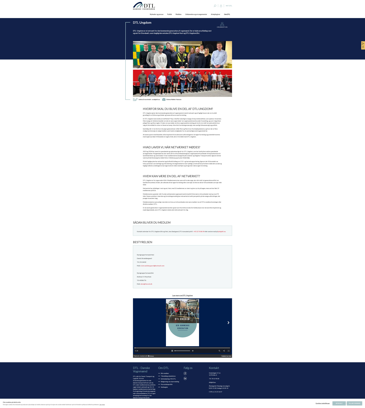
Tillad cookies (354, 403)
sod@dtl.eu (156, 99)
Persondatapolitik (167, 384)
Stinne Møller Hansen (173, 99)
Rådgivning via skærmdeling (170, 381)
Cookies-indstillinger (323, 403)
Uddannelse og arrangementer (196, 14)
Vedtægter (164, 387)
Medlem (178, 14)
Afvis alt (339, 403)
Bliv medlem (165, 373)
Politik (169, 14)
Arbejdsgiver (215, 14)
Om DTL (227, 14)
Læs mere (102, 404)
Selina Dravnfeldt (149, 99)
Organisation (222, 27)
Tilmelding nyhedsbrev (168, 376)
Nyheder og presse (156, 14)
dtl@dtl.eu (212, 382)
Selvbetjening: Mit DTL (168, 379)
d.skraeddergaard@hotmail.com (152, 266)
